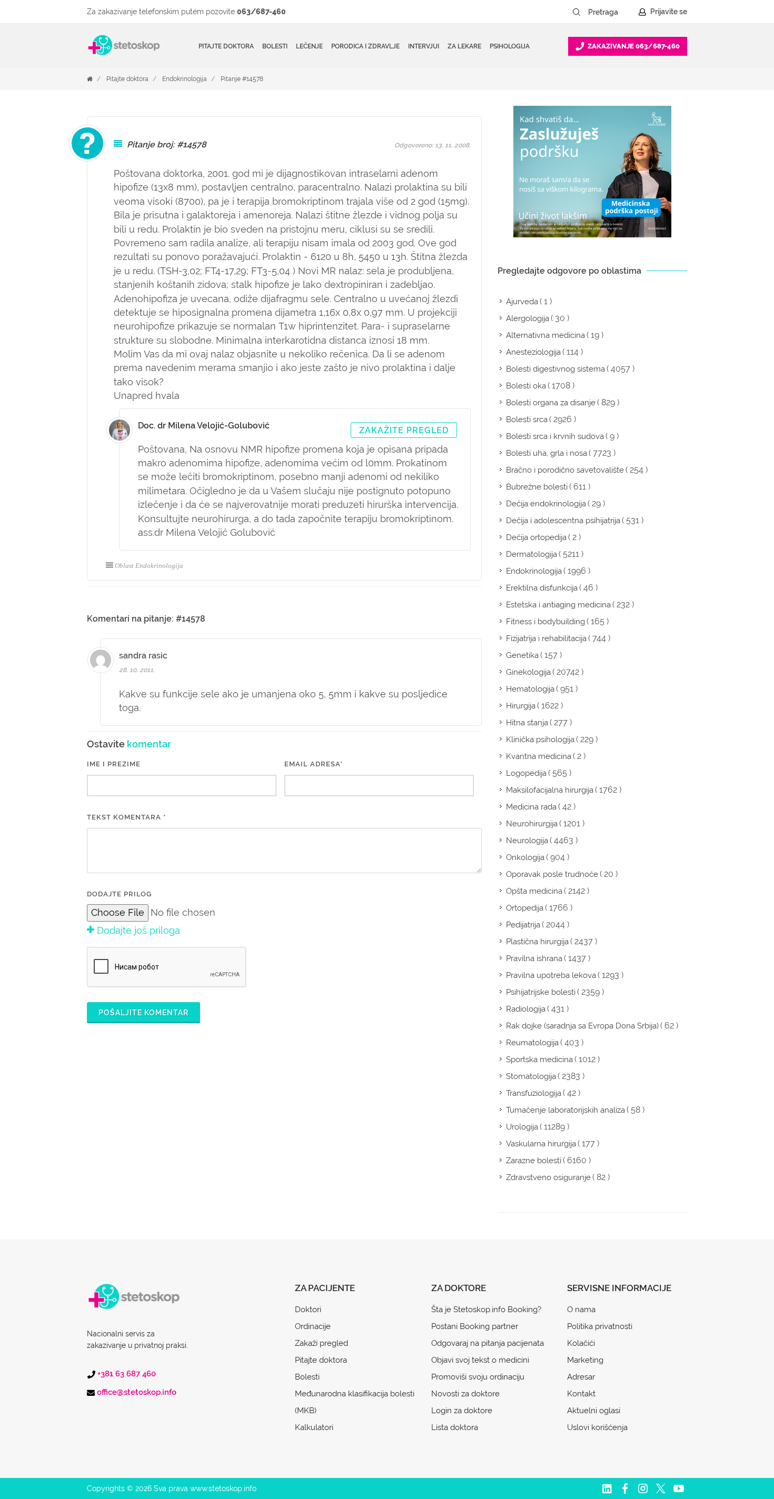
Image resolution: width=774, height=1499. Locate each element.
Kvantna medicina (538, 756)
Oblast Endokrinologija (149, 565)
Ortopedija (524, 908)
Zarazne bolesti (533, 1160)
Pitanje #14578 (242, 79)
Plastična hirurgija (537, 941)
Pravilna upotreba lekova (551, 975)
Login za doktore (461, 1410)
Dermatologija (531, 554)
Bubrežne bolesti (537, 487)
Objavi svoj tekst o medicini (480, 1360)
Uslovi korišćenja (597, 1427)
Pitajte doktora (226, 46)
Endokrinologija (184, 79)
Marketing (585, 1360)
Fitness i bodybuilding (545, 621)
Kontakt (581, 1393)
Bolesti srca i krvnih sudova (555, 436)
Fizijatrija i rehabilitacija (546, 638)
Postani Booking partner (474, 1326)
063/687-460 (261, 11)
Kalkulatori (314, 1427)
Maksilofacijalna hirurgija (549, 790)
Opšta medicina (534, 891)
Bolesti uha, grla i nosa (546, 453)
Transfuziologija (533, 1093)
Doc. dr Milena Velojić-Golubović (204, 426)
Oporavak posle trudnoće (552, 874)
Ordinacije (313, 1326)
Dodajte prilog (119, 894)
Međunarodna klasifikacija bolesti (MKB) (354, 1402)
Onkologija (525, 857)
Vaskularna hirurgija (541, 1143)
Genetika (522, 655)
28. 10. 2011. (137, 670)
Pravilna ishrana (534, 958)
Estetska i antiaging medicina (558, 604)
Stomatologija (531, 1076)
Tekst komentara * (126, 817)
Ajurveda (522, 301)
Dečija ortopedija (536, 537)
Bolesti (307, 1377)
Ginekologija (528, 672)
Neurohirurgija (532, 823)
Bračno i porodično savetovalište (565, 470)
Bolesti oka (526, 386)
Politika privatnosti (599, 1326)
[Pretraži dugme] (576, 12)
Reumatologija (532, 1042)
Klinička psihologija (540, 739)
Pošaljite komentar (143, 1012)
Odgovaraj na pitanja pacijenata (487, 1343)
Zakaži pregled (321, 1343)
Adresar (581, 1377)
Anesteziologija (533, 352)
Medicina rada (531, 807)
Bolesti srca (527, 419)
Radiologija (525, 1009)
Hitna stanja (527, 722)
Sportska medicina (539, 1059)
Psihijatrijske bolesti (540, 992)
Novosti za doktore (465, 1393)
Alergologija (527, 318)
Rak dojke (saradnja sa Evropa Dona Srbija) (582, 1026)
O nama (581, 1309)
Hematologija (530, 689)
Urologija (522, 1127)
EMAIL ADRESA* (313, 764)
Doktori (308, 1309)
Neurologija (527, 840)
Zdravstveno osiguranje (548, 1177)
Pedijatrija (523, 925)
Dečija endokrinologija (546, 503)
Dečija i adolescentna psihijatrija (563, 520)
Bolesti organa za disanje (551, 402)
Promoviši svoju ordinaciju (477, 1377)
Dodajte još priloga (137, 930)
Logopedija (526, 773)
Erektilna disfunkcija (542, 588)
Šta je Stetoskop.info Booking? (486, 1309)
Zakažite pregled (404, 430)
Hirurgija (520, 706)
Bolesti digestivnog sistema (555, 369)
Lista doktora (454, 1427)
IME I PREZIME (114, 764)
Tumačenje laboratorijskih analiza (565, 1110)
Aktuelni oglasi (593, 1410)
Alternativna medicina (545, 335)
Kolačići (581, 1343)
